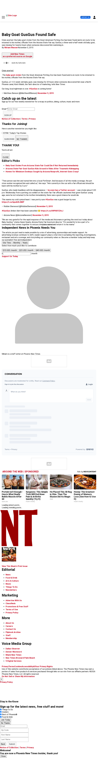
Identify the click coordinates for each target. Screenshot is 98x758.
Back (3, 744)
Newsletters (11, 590)
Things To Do (12, 587)
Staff (8, 635)
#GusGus (33, 89)
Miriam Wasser (11, 47)
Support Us (85, 17)
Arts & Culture (12, 581)
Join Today (5, 720)
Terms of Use (12, 609)
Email (5, 109)
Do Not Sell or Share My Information (18, 676)
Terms (24, 119)
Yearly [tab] (25, 243)
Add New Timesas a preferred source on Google (17, 55)
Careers (9, 626)
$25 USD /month (26, 250)
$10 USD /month (10, 250)
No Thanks (5, 723)
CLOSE (5, 157)
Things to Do (7, 709)
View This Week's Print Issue (14, 566)
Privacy (32, 119)
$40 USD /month (43, 250)
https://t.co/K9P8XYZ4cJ (52, 211)
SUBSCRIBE (9, 139)
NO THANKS (22, 139)
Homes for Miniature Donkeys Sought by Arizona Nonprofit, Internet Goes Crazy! (42, 171)
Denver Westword (14, 652)
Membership (11, 638)
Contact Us (11, 629)
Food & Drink (11, 578)
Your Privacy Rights (44, 666)
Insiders (5, 712)
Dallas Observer (13, 649)
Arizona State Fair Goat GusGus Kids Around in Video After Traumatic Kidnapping (42, 169)
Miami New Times (13, 655)
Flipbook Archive (13, 632)
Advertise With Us (14, 600)
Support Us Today (10, 256)
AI (34, 666)
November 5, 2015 (46, 93)
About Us (10, 623)
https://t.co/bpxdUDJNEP (13, 202)
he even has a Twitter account (61, 190)
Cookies (18, 666)
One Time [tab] (7, 243)
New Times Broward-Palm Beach (20, 658)
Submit (12, 744)
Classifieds (11, 603)
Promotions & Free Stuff (17, 606)
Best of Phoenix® (9, 714)
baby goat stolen (13, 75)
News (8, 575)
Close (3, 756)
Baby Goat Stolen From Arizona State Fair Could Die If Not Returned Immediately (42, 165)
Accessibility (27, 666)
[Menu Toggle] (3, 17)
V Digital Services (14, 661)
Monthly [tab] (16, 243)
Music (8, 584)
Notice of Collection (11, 119)
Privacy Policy (12, 613)
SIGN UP (8, 115)
